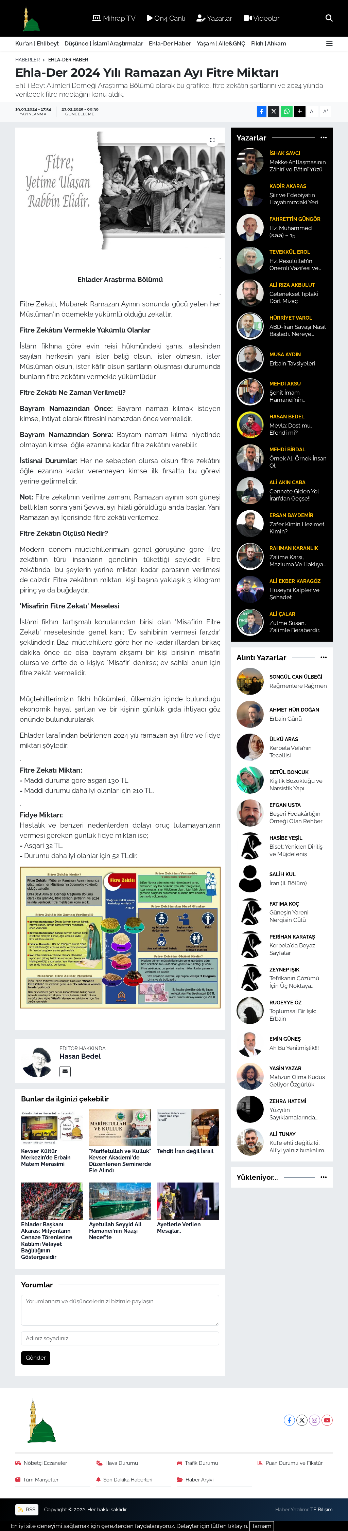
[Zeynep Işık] (250, 977)
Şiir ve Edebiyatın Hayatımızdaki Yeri (293, 199)
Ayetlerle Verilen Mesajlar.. (179, 1227)
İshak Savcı (284, 153)
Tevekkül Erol (289, 252)
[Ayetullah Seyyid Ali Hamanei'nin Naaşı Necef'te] (120, 1200)
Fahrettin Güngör (294, 219)
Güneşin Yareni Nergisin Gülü (289, 916)
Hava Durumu (121, 1463)
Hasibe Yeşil (285, 838)
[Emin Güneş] (250, 1043)
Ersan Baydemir (291, 515)
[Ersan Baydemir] (250, 522)
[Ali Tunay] (250, 1141)
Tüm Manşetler (40, 1479)
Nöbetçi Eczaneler (45, 1463)
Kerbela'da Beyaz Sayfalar (292, 949)
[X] (302, 1420)
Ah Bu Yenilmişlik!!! (294, 1047)
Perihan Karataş (292, 937)
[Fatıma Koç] (250, 911)
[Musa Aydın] (250, 358)
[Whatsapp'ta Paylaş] (287, 111)
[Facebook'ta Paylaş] (261, 111)
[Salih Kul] (250, 878)
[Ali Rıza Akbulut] (250, 292)
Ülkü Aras (283, 739)
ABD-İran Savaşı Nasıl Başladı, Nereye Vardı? (297, 330)
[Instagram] (314, 1420)
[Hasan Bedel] (37, 1060)
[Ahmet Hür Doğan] (250, 714)
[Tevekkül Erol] (250, 259)
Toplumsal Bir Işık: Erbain (292, 1015)
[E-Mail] (65, 1071)
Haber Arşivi (199, 1479)
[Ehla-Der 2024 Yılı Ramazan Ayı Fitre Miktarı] (120, 189)
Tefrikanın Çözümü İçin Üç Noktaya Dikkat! (294, 982)
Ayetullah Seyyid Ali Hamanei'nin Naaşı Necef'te (115, 1231)
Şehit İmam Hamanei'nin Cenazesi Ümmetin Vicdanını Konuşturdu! (294, 396)
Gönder (36, 1357)
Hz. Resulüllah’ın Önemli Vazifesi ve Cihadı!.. (293, 265)
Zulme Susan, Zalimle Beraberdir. (294, 627)
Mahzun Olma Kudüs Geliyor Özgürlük (297, 1081)
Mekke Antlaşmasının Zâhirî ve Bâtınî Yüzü (297, 166)
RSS (29, 1509)
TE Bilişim (321, 1509)
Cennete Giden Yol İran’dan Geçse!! (294, 495)
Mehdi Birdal (287, 449)
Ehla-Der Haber (170, 43)
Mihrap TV (118, 18)
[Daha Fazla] (300, 111)
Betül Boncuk (289, 772)
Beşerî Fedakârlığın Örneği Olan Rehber (296, 817)
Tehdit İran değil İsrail (185, 1151)
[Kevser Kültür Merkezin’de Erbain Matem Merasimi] (52, 1127)
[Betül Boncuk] (250, 779)
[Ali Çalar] (250, 621)
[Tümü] (323, 137)
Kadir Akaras (287, 186)
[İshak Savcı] (250, 160)
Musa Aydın (285, 354)
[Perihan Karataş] (250, 944)
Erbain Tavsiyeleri (292, 363)
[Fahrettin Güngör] (250, 226)
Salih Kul (282, 874)
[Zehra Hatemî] (250, 1108)
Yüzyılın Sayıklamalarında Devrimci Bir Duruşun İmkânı (297, 1114)
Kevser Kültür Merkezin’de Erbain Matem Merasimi (46, 1157)
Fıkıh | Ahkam (268, 43)
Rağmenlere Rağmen (298, 685)
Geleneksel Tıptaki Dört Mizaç (293, 297)
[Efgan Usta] (250, 812)
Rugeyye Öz (285, 1002)
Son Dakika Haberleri (127, 1479)
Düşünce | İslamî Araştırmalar (104, 43)
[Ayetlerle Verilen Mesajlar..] (188, 1200)
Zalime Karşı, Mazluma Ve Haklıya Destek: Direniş (296, 561)
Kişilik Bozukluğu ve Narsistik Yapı (296, 784)
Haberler (27, 59)
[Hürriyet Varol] (250, 325)
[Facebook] (289, 1420)
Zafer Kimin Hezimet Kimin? (297, 528)
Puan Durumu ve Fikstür (294, 1463)
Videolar (266, 18)
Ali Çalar (282, 614)
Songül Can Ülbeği (295, 677)
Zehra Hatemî (287, 1101)
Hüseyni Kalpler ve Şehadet (294, 594)
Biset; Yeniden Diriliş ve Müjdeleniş (296, 850)
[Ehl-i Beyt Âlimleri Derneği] (30, 18)
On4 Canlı (169, 18)
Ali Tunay (282, 1134)
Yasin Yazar (285, 1068)
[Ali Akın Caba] (250, 490)
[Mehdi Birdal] (250, 457)
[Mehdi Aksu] (250, 391)
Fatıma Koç (284, 904)
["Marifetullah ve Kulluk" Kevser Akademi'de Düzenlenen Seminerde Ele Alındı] (120, 1127)
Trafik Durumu (201, 1463)
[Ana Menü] (329, 44)
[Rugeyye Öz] (250, 1010)
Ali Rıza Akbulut (292, 285)
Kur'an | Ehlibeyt (37, 43)
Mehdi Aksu (285, 383)
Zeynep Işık (284, 969)
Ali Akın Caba (287, 482)
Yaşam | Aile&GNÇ (221, 43)
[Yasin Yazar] (250, 1076)
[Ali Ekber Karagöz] (250, 588)
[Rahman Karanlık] (250, 555)
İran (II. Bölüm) (288, 883)
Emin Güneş (285, 1039)
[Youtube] (327, 1420)
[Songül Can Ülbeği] (250, 681)
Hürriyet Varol (290, 318)
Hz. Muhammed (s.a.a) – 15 (290, 232)
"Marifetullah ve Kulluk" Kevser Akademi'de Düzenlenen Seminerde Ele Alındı (120, 1161)
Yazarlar (219, 18)
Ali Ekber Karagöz (294, 581)
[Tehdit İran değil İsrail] (188, 1127)
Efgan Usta (285, 805)
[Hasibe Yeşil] (250, 845)
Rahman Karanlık (293, 548)
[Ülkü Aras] (250, 746)
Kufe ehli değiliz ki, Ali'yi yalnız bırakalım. (297, 1146)
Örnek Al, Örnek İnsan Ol (298, 462)
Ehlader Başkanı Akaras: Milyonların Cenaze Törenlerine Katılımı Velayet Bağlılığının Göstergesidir (46, 1240)
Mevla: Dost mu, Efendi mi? (290, 429)
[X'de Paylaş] (273, 111)
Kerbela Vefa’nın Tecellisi (290, 751)
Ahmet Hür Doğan (294, 710)
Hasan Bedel (80, 1056)
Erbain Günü (285, 718)
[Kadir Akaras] (250, 193)
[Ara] (329, 18)
